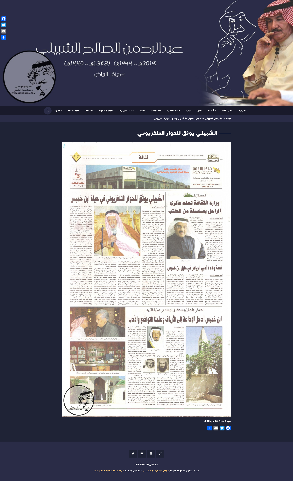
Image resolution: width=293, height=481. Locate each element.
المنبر (199, 110)
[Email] (4, 31)
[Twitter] (4, 25)
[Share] (4, 37)
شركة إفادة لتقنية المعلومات (109, 471)
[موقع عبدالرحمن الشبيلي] (146, 53)
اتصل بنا (58, 110)
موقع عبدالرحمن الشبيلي (156, 471)
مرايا (143, 110)
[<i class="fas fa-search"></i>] (48, 111)
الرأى (189, 110)
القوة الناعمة (74, 110)
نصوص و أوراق (107, 110)
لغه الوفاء (156, 110)
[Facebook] (4, 19)
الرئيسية (242, 110)
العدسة (90, 110)
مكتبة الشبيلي (127, 110)
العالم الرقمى (174, 110)
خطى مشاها (227, 110)
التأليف (213, 110)
